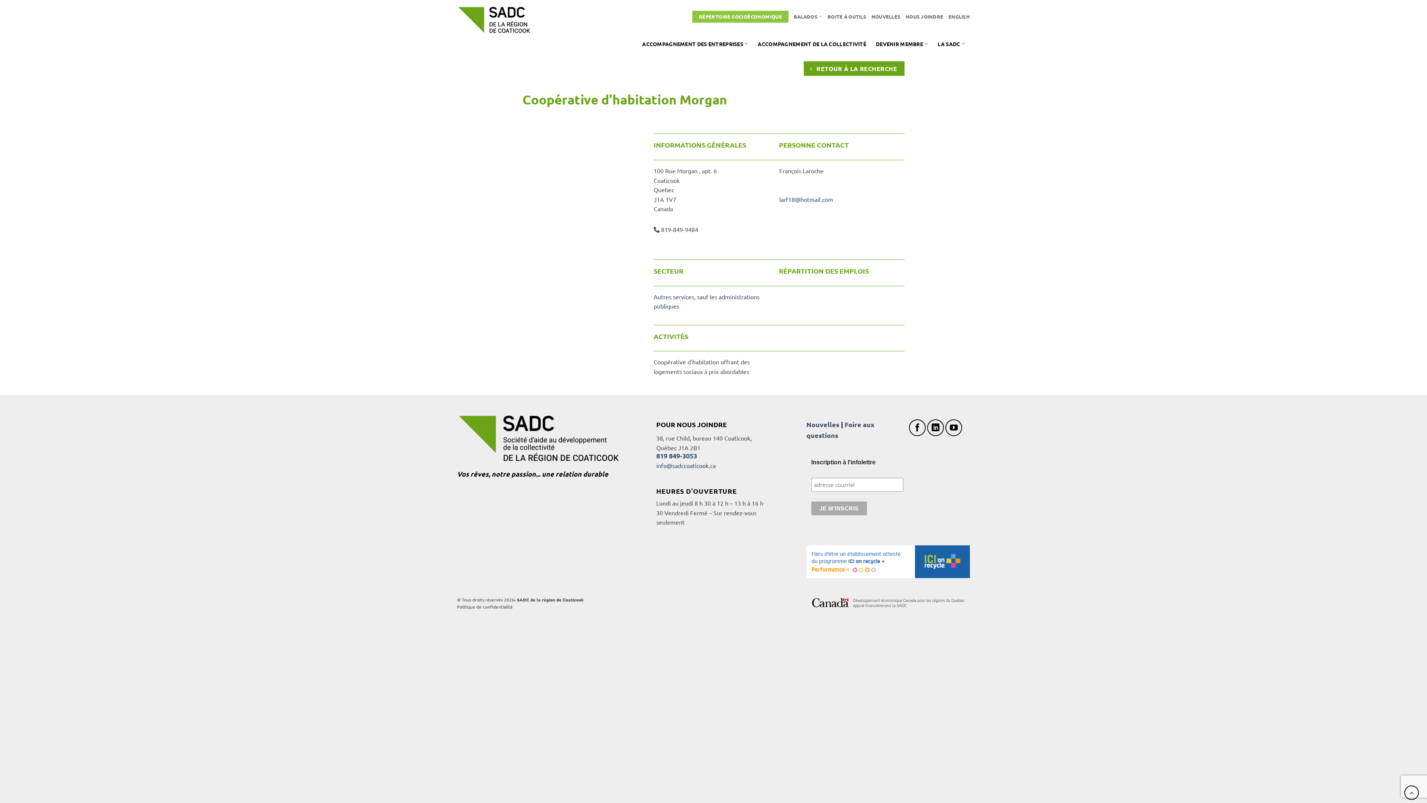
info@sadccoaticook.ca (686, 465)
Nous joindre (924, 16)
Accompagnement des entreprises (692, 44)
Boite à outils (847, 16)
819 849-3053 (676, 455)
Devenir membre (899, 44)
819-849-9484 (679, 229)
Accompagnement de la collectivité (812, 44)
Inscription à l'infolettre (843, 462)
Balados (806, 16)
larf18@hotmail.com (806, 199)
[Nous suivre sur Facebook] (917, 427)
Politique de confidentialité (485, 607)
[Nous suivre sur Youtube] (953, 427)
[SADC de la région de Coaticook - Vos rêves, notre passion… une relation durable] (494, 20)
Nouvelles (885, 16)
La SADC (949, 44)
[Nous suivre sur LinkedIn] (935, 427)
